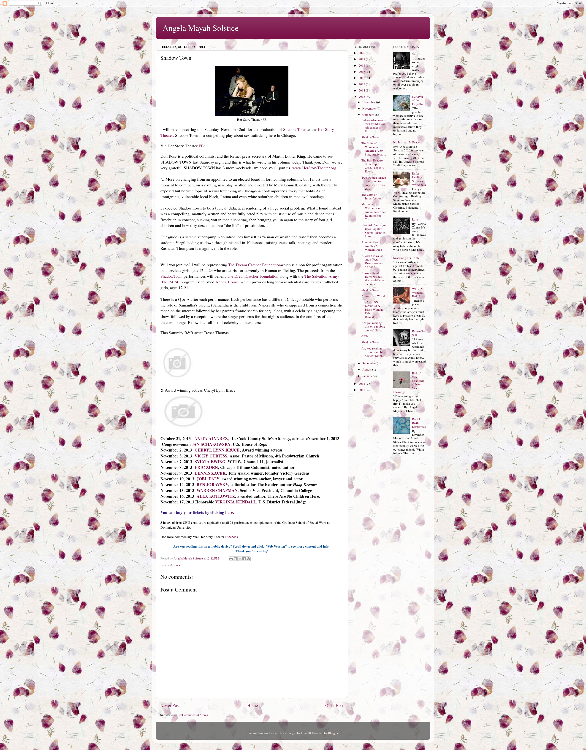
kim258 (306, 733)
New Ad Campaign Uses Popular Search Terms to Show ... (373, 230)
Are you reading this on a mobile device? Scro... (373, 326)
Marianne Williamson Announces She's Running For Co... (373, 211)
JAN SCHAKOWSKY (211, 444)
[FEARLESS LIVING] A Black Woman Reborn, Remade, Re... (372, 309)
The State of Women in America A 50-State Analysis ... (373, 148)
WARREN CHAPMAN (217, 490)
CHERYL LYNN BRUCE (217, 450)
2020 (362, 53)
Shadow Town (294, 129)
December (369, 102)
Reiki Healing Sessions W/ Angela (419, 179)
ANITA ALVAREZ (211, 438)
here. (229, 512)
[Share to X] (239, 558)
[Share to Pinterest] (248, 558)
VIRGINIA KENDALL (235, 502)
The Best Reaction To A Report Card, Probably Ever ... (372, 166)
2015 (362, 84)
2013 (362, 96)
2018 (362, 65)
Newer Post (170, 705)
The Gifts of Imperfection (371, 196)
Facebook (232, 536)
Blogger (333, 733)
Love (415, 219)
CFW (364, 336)
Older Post (334, 705)
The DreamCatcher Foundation (252, 276)
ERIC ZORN (206, 467)
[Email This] (231, 558)
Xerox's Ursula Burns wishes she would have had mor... (372, 278)
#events (175, 565)
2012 (362, 384)
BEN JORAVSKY (212, 484)
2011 (362, 390)
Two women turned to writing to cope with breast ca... (373, 183)
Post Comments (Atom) (193, 715)
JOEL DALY (208, 479)
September (369, 363)
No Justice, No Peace (406, 142)
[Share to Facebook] (244, 558)
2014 (362, 90)
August (367, 369)
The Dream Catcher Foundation (254, 264)
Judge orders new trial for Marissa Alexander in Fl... (373, 125)
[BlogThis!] (235, 558)
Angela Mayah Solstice (201, 27)
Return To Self (418, 333)
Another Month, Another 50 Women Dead (371, 246)
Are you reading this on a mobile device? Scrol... (373, 352)
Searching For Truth (406, 258)
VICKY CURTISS (211, 456)
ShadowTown (171, 276)
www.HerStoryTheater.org (314, 167)
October (367, 115)
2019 (362, 59)
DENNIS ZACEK (210, 473)
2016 (362, 78)
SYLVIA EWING (210, 462)
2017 (362, 72)
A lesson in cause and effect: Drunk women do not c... (372, 261)
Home (252, 705)
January (367, 376)
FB (201, 145)
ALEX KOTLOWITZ (216, 496)
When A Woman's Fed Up (417, 292)
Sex (414, 54)
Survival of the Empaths (417, 100)
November (369, 108)
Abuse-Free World (373, 296)
